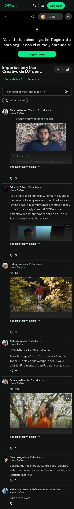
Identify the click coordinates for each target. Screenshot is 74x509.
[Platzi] (12, 6)
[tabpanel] (37, 297)
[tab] (13, 79)
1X (58, 69)
